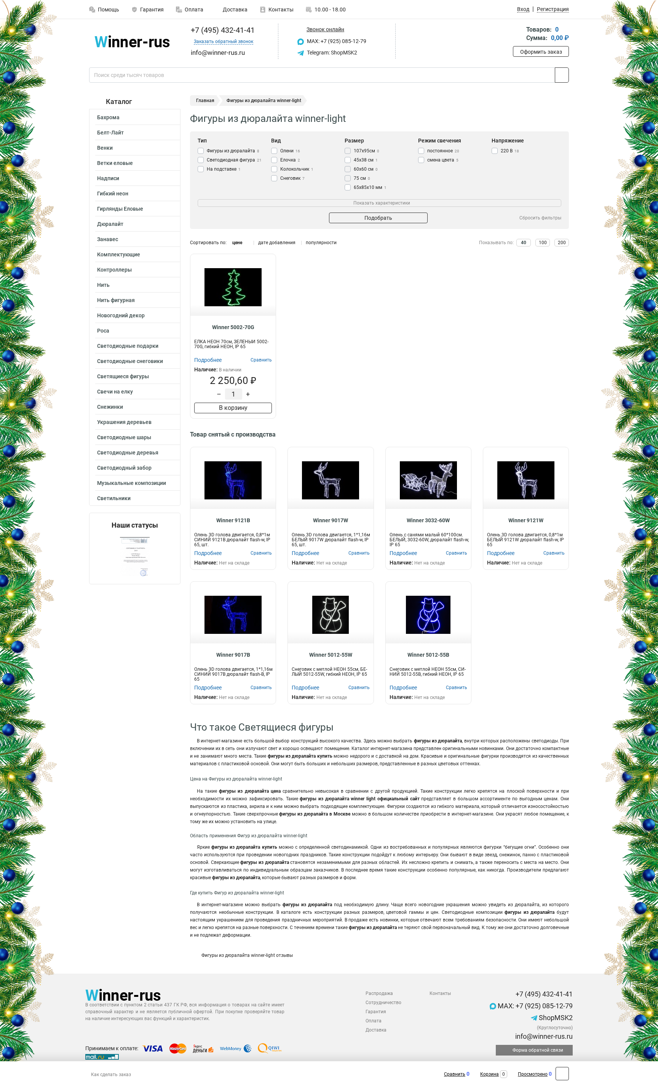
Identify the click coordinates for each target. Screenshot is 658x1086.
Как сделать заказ (111, 1074)
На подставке (224, 169)
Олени (290, 151)
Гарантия (152, 9)
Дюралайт (110, 224)
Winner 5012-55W (330, 655)
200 (562, 242)
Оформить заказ (541, 52)
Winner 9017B (233, 655)
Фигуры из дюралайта (233, 151)
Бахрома (108, 117)
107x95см (366, 151)
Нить (103, 285)
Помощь (108, 9)
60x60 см (366, 169)
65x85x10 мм (370, 187)
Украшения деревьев (124, 422)
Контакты (281, 9)
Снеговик (292, 178)
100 (543, 242)
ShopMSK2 (555, 1018)
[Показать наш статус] (135, 556)
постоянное (443, 151)
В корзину (233, 407)
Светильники (114, 498)
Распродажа (379, 993)
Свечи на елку (115, 392)
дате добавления (276, 242)
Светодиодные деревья (127, 452)
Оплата (194, 9)
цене (237, 242)
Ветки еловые (115, 163)
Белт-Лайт (110, 133)
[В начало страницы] (562, 1073)
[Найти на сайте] (562, 75)
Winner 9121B (233, 520)
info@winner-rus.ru (543, 1036)
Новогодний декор (121, 315)
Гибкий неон (112, 193)
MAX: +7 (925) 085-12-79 (336, 41)
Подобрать (378, 218)
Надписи (108, 178)
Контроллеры (114, 270)
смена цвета (442, 160)
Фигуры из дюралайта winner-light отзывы (247, 955)
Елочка (290, 160)
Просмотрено (533, 1074)
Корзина (489, 1074)
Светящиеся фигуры (123, 376)
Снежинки (110, 407)
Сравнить (454, 1074)
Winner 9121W (525, 520)
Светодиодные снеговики (130, 361)
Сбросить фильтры (540, 218)
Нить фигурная (116, 300)
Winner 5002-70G (233, 327)
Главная (205, 100)
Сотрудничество (383, 1002)
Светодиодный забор (124, 468)
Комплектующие (118, 254)
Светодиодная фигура (234, 160)
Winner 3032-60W (428, 520)
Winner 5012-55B (428, 655)
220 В (510, 151)
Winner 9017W (330, 520)
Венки (105, 148)
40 (523, 242)
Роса (103, 331)
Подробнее (208, 360)
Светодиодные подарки (127, 346)
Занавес (107, 239)
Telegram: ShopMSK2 (331, 53)
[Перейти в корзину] (518, 34)
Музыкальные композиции (131, 483)
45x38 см (366, 160)
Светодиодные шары (124, 437)
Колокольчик (296, 169)
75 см (362, 178)
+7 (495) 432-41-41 (222, 30)
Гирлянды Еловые (120, 209)
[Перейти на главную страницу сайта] (132, 41)
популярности (321, 242)
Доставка (235, 9)
